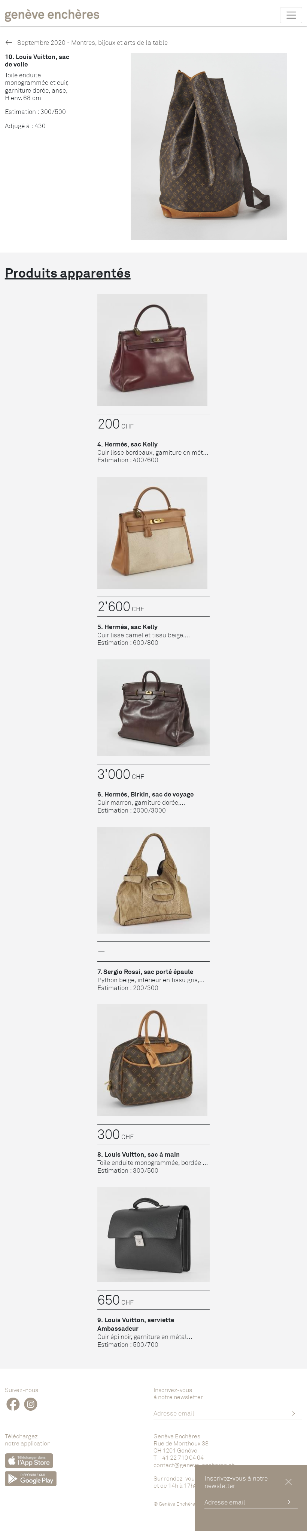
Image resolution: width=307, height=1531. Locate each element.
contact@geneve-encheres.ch (194, 1465)
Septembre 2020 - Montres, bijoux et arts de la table (92, 42)
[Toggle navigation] (291, 15)
